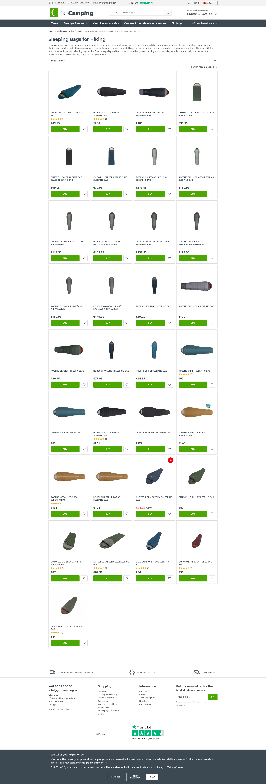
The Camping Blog (147, 698)
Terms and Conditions (107, 704)
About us (143, 691)
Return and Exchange (107, 698)
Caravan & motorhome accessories (145, 23)
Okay (152, 777)
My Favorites (103, 707)
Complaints (103, 701)
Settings (115, 777)
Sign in (197, 3)
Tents (54, 23)
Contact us (102, 691)
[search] (168, 13)
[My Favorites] (189, 3)
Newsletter (144, 701)
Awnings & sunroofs (76, 23)
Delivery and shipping (107, 694)
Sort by (195, 67)
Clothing (177, 23)
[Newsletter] (213, 697)
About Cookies (145, 704)
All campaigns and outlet (108, 711)
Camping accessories (106, 23)
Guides (142, 694)
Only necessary (135, 777)
